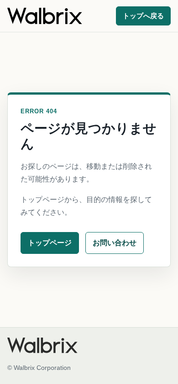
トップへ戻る (143, 16)
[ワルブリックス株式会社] (44, 16)
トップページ (50, 243)
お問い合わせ (114, 243)
